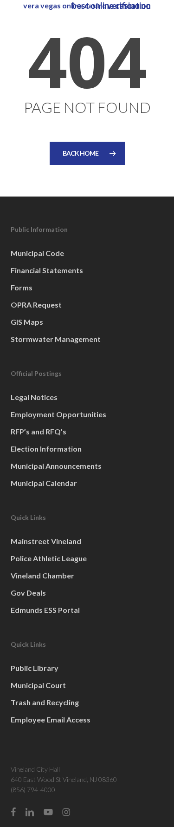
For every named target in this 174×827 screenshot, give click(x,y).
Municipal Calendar (44, 483)
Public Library (34, 667)
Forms (21, 287)
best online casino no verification (111, 5)
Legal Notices (34, 397)
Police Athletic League (49, 558)
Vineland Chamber (42, 575)
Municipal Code (37, 253)
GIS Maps (27, 321)
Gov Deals (28, 592)
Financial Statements (47, 270)
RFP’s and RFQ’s (38, 431)
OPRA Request (36, 304)
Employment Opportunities (58, 414)
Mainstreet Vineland (46, 541)
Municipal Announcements (56, 465)
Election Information (46, 448)
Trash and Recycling (45, 702)
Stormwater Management (56, 339)
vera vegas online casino (65, 5)
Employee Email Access (50, 719)
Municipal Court (38, 685)
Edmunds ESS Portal (45, 609)
